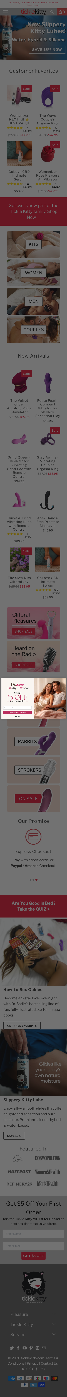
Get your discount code (17, 712)
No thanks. (17, 716)
